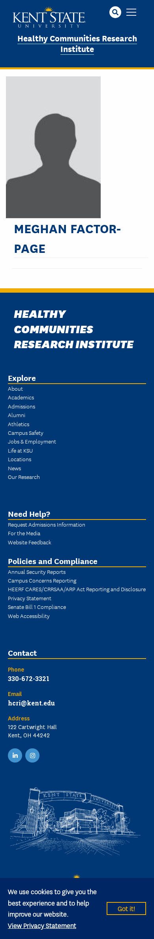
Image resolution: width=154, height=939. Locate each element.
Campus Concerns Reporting (42, 580)
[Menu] (131, 13)
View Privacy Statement (42, 925)
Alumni (16, 414)
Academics (21, 397)
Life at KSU (20, 450)
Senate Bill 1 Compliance (37, 606)
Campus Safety (25, 432)
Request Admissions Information (46, 524)
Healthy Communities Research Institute (77, 43)
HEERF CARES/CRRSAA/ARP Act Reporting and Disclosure (77, 589)
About (15, 388)
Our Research (24, 476)
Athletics (18, 423)
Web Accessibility (29, 615)
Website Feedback (29, 542)
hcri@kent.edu (31, 703)
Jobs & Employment (32, 441)
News (14, 468)
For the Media (24, 533)
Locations (19, 459)
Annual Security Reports (37, 571)
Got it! (126, 908)
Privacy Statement (29, 598)
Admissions (21, 406)
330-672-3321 (28, 678)
